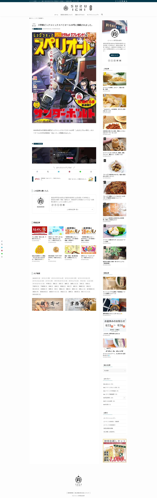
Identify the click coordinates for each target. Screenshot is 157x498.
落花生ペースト (54, 291)
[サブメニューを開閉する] (124, 398)
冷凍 (82, 283)
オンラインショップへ (109, 418)
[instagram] (120, 1)
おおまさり (36, 278)
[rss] (126, 1)
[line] (122, 1)
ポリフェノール (73, 280)
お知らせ (109, 384)
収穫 (51, 286)
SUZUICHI (40, 207)
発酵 (51, 289)
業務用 (82, 286)
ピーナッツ (46, 278)
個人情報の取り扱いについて (82, 492)
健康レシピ (74, 283)
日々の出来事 (110, 401)
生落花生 (44, 289)
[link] (53, 205)
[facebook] (116, 1)
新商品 (62, 286)
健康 (67, 283)
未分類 (108, 404)
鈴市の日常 (37, 294)
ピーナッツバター (70, 278)
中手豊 (48, 283)
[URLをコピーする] (91, 171)
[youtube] (124, 1)
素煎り (74, 289)
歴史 (89, 286)
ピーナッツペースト (84, 278)
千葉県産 (44, 286)
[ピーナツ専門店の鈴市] (78, 7)
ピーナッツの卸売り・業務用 (111, 421)
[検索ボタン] (102, 15)
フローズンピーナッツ (60, 280)
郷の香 (77, 291)
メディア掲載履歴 (37, 28)
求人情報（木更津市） (109, 431)
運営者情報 (70, 492)
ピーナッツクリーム (57, 278)
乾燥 (55, 283)
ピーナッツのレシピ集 (112, 387)
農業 (71, 291)
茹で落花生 (90, 289)
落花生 (35, 291)
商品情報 (109, 397)
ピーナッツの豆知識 (111, 391)
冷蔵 (88, 283)
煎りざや (36, 289)
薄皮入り (64, 291)
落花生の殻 (44, 291)
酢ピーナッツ (86, 291)
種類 (68, 289)
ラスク (82, 280)
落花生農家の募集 (108, 428)
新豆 (69, 286)
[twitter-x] (118, 1)
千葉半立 (36, 286)
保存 (61, 283)
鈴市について (114, 55)
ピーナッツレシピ (38, 280)
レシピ (90, 280)
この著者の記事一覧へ (73, 209)
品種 (57, 286)
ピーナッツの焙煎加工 (109, 425)
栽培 (75, 286)
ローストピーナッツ (38, 283)
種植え (61, 289)
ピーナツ (49, 280)
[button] (37, 171)
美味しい (82, 289)
